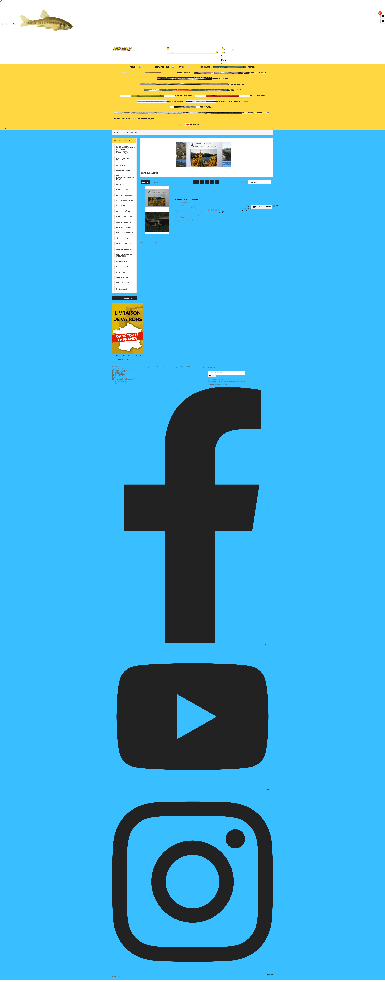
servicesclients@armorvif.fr (125, 379)
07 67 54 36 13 (120, 384)
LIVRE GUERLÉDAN (124, 298)
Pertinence (259, 182)
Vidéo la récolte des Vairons (9, 24)
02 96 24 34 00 (7, 128)
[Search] (217, 52)
